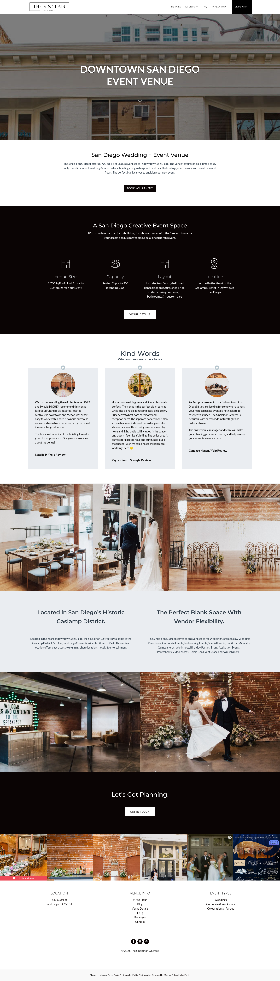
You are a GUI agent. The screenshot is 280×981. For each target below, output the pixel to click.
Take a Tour (220, 7)
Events (190, 7)
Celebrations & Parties (220, 908)
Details (176, 7)
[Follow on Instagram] (140, 941)
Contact (140, 921)
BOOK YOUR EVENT (140, 188)
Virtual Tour (140, 899)
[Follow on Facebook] (133, 941)
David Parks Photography (119, 975)
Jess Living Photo (182, 975)
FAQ (205, 7)
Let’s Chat (242, 7)
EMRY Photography (141, 975)
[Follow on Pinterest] (146, 941)
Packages (140, 917)
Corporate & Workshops (220, 904)
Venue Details (140, 908)
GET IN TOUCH (140, 811)
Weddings (221, 899)
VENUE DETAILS (140, 314)
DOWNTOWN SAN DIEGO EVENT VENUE (140, 75)
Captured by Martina (161, 975)
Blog (140, 904)
